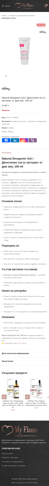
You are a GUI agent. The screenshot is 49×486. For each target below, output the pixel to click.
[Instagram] (24, 140)
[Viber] (32, 140)
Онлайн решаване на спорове (13, 466)
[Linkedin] (15, 140)
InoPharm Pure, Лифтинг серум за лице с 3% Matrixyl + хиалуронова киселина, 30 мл (36, 403)
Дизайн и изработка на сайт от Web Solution (24, 482)
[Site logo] (24, 6)
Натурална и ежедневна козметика (22, 15)
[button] (4, 397)
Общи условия (7, 453)
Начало (5, 15)
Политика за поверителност (12, 462)
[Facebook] (6, 140)
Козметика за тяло (9, 18)
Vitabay (11, 128)
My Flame (23, 343)
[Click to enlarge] (6, 76)
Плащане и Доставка (10, 457)
